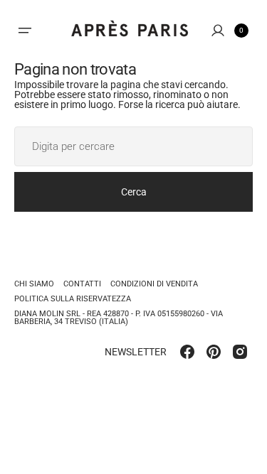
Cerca (134, 192)
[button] (25, 30)
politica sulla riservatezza (72, 298)
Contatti (82, 284)
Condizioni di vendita (154, 284)
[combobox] (133, 146)
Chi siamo (34, 284)
